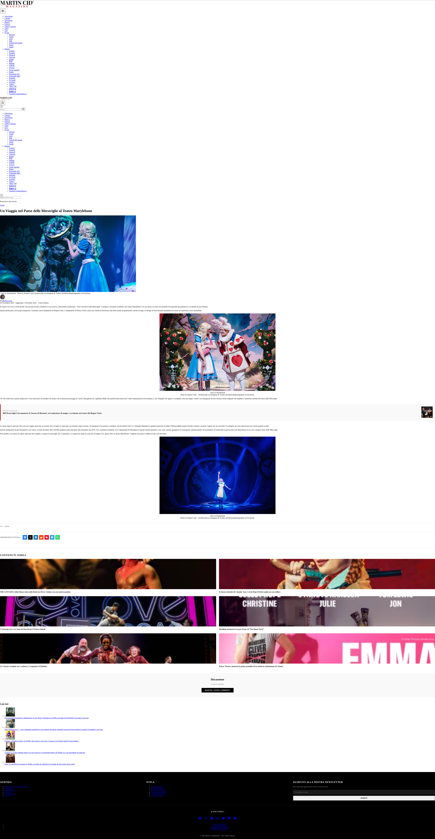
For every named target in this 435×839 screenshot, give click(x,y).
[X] (205, 818)
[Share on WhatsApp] (57, 537)
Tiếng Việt (13, 86)
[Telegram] (235, 818)
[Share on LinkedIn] (36, 537)
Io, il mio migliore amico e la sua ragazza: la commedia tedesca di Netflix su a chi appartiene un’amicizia (48, 753)
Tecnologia (8, 20)
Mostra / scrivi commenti (217, 690)
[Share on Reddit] (41, 537)
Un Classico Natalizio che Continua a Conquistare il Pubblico (23, 666)
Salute (11, 47)
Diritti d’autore (220, 829)
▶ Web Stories (217, 811)
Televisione (9, 16)
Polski (11, 72)
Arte (6, 31)
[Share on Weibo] (46, 537)
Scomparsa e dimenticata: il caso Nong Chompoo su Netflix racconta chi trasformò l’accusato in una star (51, 718)
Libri (11, 39)
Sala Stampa (8, 788)
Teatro (11, 37)
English (11, 51)
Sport (6, 29)
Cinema (7, 18)
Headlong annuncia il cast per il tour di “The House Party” (241, 629)
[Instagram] (217, 818)
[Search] (2, 102)
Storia (11, 45)
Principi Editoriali (157, 787)
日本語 (11, 65)
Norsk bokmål (14, 70)
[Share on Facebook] (25, 537)
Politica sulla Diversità (158, 790)
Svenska (12, 82)
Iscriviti (364, 798)
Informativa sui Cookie (219, 827)
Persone (12, 35)
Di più (7, 33)
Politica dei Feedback (158, 794)
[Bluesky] (223, 818)
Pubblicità (8, 792)
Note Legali (219, 825)
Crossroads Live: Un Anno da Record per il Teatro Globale (22, 629)
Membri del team (10, 790)
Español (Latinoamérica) (18, 94)
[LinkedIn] (211, 818)
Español (12, 53)
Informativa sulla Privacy (220, 828)
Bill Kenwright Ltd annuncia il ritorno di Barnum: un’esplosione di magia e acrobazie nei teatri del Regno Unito (52, 413)
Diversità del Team (157, 796)
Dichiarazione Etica (157, 788)
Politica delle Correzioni (159, 792)
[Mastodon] (229, 818)
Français (12, 57)
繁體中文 (12, 92)
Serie (6, 729)
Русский (12, 80)
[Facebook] (199, 818)
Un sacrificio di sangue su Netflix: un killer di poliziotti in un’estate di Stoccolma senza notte (42, 764)
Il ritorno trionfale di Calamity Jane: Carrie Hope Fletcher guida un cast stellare (249, 592)
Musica (7, 22)
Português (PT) (14, 74)
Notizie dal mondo (15, 43)
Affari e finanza (10, 27)
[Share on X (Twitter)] (30, 537)
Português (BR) (14, 76)
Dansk (11, 59)
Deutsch (12, 55)
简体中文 (12, 89)
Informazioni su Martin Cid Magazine (17, 787)
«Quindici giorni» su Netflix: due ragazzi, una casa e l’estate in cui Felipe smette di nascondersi (44, 741)
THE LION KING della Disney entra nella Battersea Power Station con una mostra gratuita (35, 592)
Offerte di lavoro (10, 794)
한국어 (11, 68)
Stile (10, 41)
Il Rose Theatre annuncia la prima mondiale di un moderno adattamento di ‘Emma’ (251, 666)
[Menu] (2, 11)
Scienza (7, 24)
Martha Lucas (7, 301)
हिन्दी (10, 61)
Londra (7, 526)
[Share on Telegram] (52, 537)
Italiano (7, 49)
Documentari (9, 718)
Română (12, 78)
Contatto (7, 796)
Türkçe (11, 84)
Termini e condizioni (219, 824)
